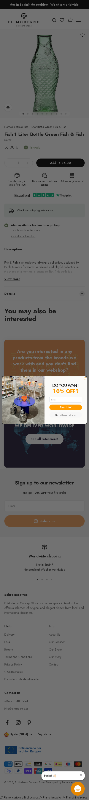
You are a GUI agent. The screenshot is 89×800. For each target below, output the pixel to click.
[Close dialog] (85, 378)
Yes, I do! (66, 407)
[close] (81, 775)
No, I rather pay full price (65, 415)
